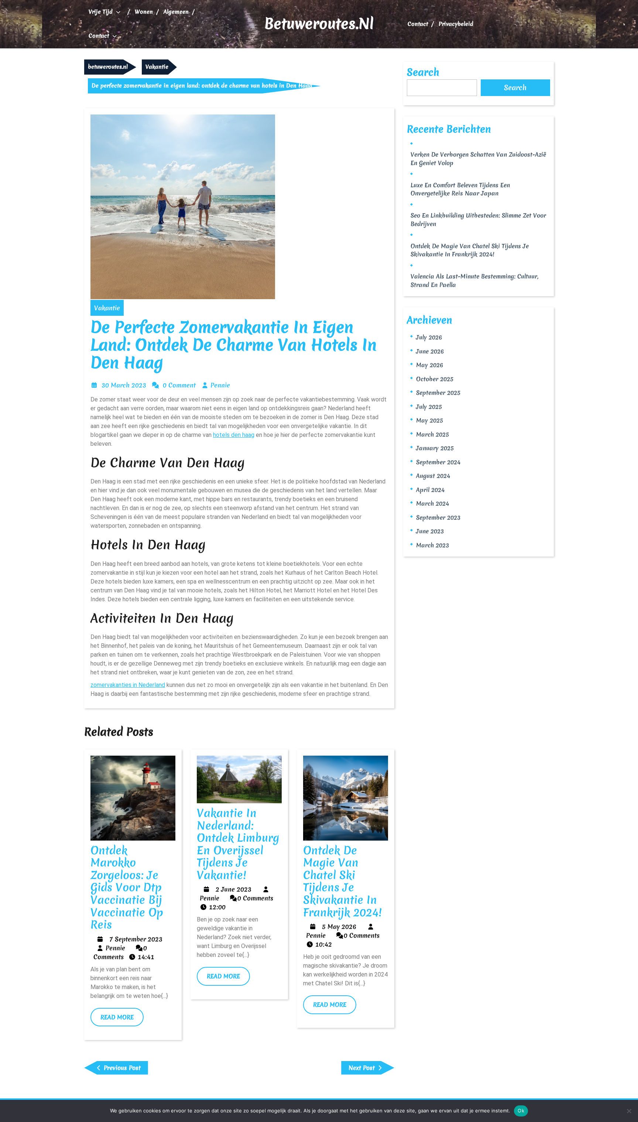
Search (423, 72)
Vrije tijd (101, 12)
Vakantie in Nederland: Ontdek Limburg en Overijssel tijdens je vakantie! (238, 844)
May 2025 (429, 420)
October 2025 (434, 379)
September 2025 (438, 393)
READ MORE (122, 1020)
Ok (521, 1111)
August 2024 (433, 476)
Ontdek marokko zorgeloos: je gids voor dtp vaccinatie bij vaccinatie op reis (126, 888)
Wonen (144, 12)
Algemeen (176, 12)
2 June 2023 (233, 889)
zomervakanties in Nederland (127, 684)
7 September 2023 (135, 939)
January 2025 (435, 448)
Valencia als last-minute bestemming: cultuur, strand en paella (474, 280)
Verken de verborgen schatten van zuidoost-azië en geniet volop (478, 158)
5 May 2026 (339, 926)
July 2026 (429, 337)
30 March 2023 (124, 385)
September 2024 (438, 462)
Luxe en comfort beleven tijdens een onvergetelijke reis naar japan (460, 189)
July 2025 (429, 407)
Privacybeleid (456, 24)
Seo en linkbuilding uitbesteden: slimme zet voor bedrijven (478, 219)
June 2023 (430, 531)
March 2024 (432, 503)
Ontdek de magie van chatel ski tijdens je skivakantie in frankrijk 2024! (342, 881)
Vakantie (156, 67)
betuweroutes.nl (319, 24)
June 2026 (430, 351)
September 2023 (438, 517)
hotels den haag (233, 434)
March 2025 (432, 434)
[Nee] (628, 1111)
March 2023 (432, 545)
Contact (99, 36)
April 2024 (430, 490)
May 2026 (429, 365)
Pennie (220, 385)
